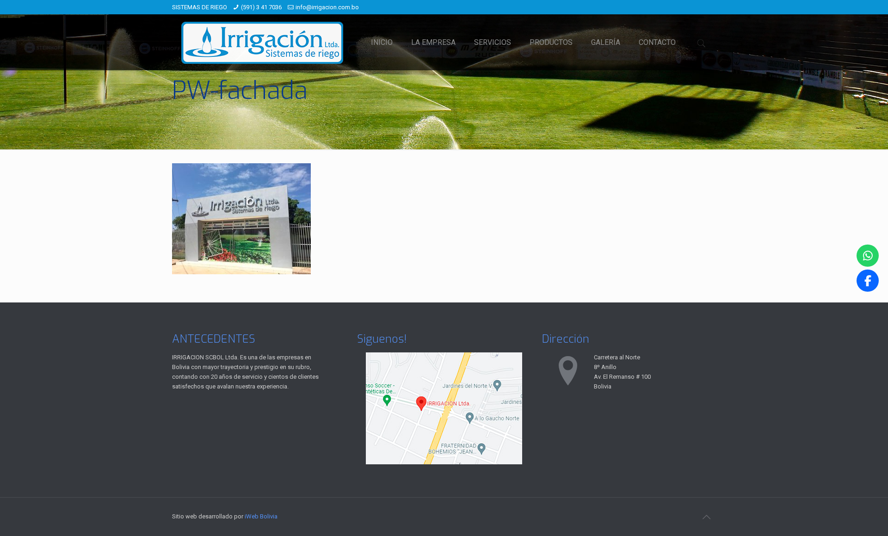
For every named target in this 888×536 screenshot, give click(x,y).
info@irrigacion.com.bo (327, 7)
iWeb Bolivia (261, 516)
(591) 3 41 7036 (261, 7)
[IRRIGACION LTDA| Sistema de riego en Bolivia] (262, 42)
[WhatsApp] (868, 255)
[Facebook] (868, 281)
